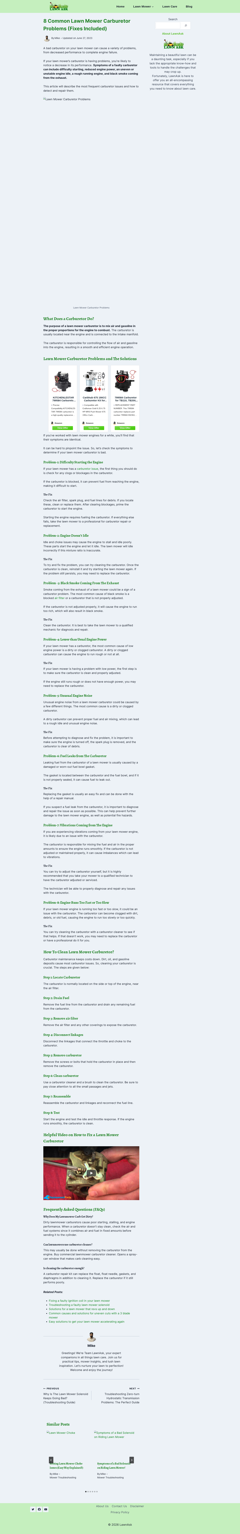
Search (173, 19)
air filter (59, 598)
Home (120, 6)
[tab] (86, 1491)
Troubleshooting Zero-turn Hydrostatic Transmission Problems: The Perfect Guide (120, 1395)
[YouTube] (45, 1509)
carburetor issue (87, 468)
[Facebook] (39, 1509)
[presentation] (68, 1445)
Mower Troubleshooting (63, 1477)
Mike (57, 38)
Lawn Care (169, 6)
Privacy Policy (120, 1512)
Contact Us (119, 1506)
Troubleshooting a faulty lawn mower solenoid (79, 1305)
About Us (102, 1506)
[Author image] (46, 38)
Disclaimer (137, 1506)
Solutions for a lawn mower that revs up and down (82, 1309)
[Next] (131, 1460)
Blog (189, 6)
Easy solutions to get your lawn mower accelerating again (86, 1321)
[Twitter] (33, 1509)
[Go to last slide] (51, 1460)
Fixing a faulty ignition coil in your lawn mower (79, 1300)
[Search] (186, 25)
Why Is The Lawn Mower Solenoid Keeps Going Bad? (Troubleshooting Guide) (65, 1395)
